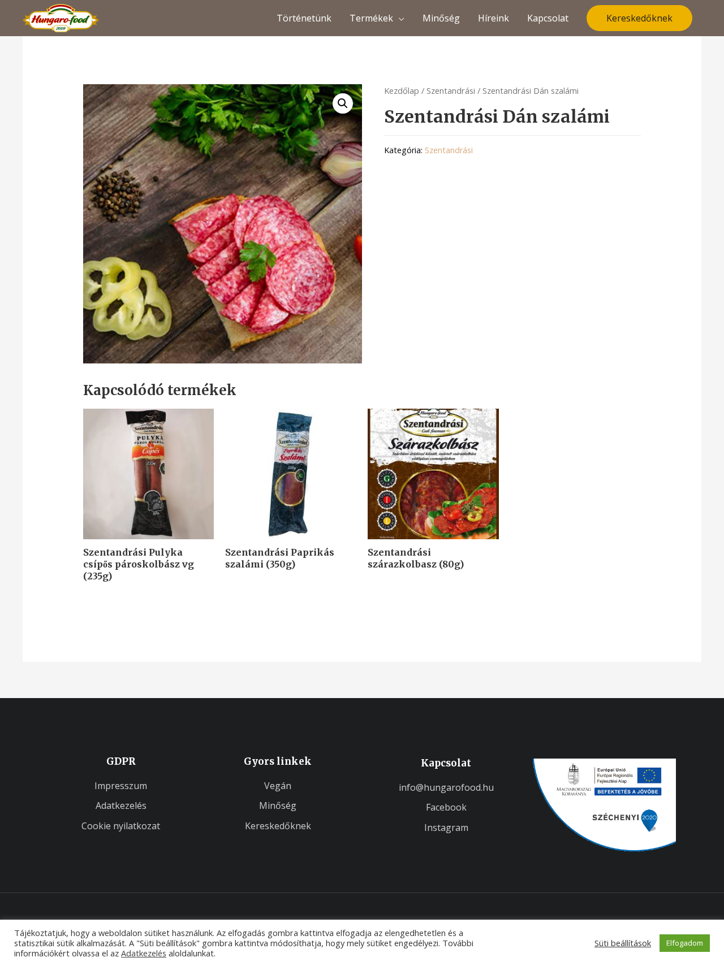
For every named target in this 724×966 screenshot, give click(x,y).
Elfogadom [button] (684, 943)
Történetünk (304, 18)
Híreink (493, 18)
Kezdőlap (401, 90)
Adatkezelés (143, 953)
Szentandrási (450, 90)
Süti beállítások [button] (622, 943)
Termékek (371, 18)
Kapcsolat (547, 18)
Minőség (441, 18)
